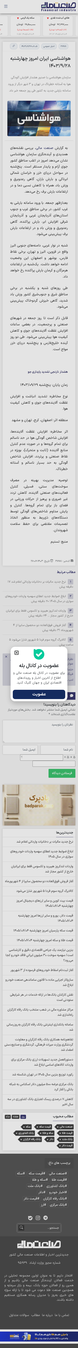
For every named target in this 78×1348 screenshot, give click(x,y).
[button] (16, 652)
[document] (39, 674)
